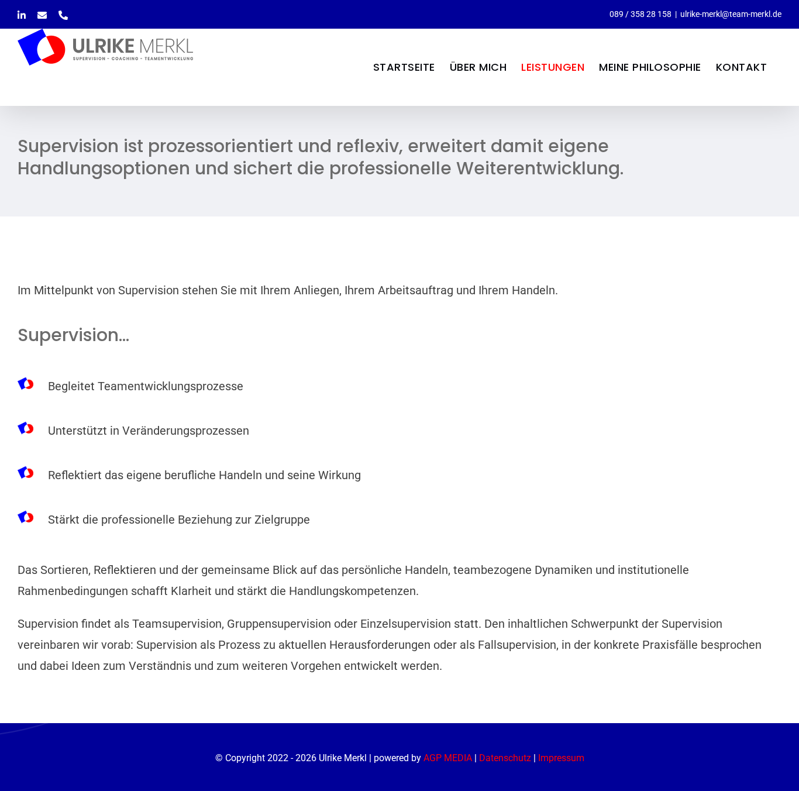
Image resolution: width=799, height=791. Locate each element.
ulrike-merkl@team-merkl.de (730, 14)
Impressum (561, 758)
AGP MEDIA (447, 758)
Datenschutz (505, 758)
